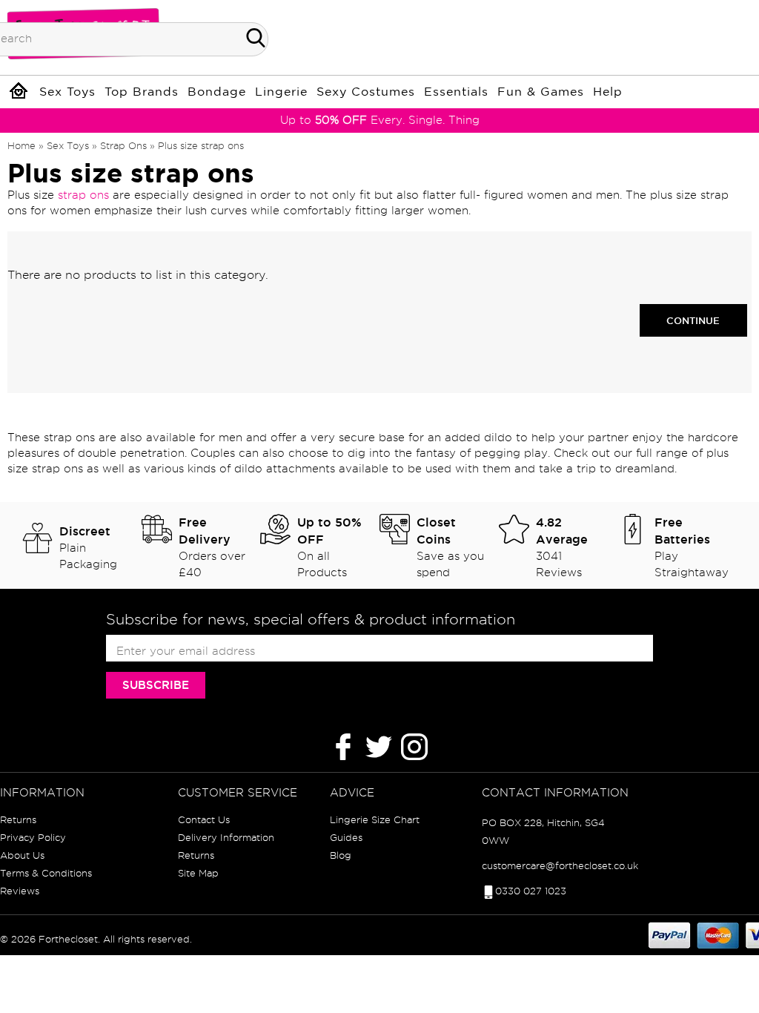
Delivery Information (226, 837)
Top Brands (142, 92)
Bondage (217, 92)
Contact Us (204, 819)
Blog (340, 855)
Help (608, 92)
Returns (18, 819)
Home (21, 145)
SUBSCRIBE (155, 685)
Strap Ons (123, 145)
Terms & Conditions (46, 873)
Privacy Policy (33, 837)
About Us (22, 855)
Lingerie (281, 92)
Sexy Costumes (365, 92)
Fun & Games (540, 92)
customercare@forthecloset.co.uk (560, 865)
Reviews (19, 890)
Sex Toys (67, 92)
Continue (693, 320)
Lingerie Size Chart (375, 819)
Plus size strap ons (201, 145)
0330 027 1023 (530, 890)
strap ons (83, 195)
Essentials (456, 92)
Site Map (198, 873)
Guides (346, 837)
